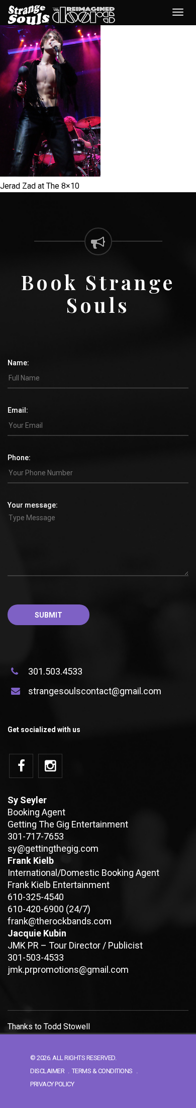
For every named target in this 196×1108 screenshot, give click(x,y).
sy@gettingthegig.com (53, 848)
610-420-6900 (36, 909)
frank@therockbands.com (60, 921)
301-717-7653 (36, 836)
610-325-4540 (36, 897)
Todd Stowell (67, 1026)
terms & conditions (102, 1071)
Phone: (19, 458)
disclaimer (47, 1071)
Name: (18, 363)
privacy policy (52, 1084)
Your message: (33, 505)
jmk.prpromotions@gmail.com (68, 969)
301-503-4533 (36, 957)
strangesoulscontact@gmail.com (94, 691)
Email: (18, 410)
